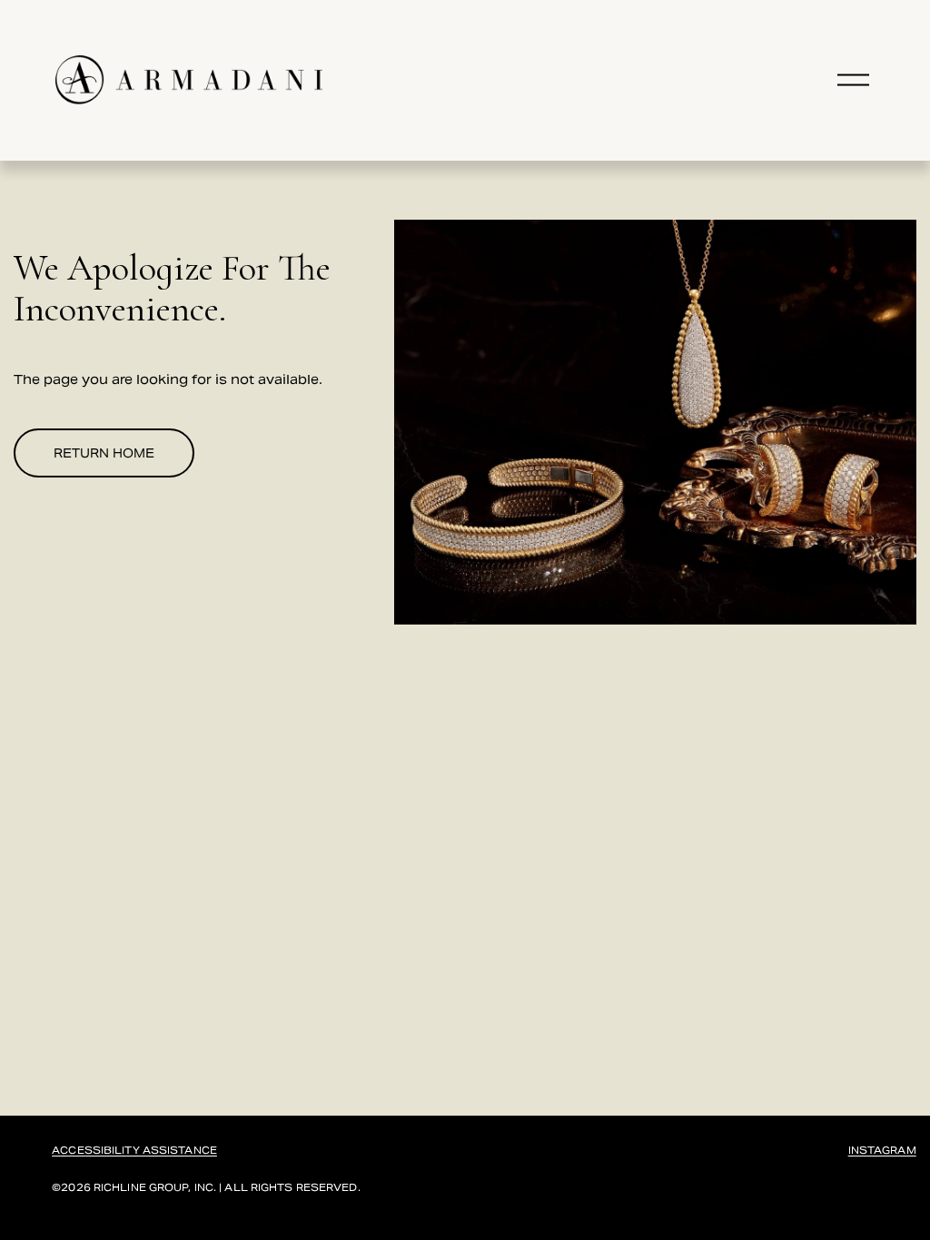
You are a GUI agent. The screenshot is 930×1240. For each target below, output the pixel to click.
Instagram (882, 1151)
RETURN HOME (104, 453)
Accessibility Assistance (134, 1151)
